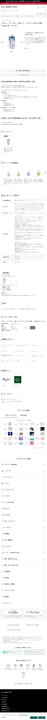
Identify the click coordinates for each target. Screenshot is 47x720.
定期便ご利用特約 (4, 704)
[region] (23, 716)
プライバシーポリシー (23, 715)
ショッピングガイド (4, 695)
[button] (23, 70)
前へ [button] (2, 42)
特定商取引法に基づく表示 (5, 710)
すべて (3, 10)
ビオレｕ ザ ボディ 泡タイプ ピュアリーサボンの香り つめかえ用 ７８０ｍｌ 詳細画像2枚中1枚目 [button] (11, 51)
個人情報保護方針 (4, 706)
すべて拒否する (41, 717)
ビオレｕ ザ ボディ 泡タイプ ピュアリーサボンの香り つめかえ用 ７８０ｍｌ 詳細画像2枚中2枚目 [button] (13, 51)
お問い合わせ (3, 699)
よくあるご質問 (3, 697)
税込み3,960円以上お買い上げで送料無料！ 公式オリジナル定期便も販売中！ (23, 1)
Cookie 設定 (3, 717)
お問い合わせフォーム (19, 642)
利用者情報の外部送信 (4, 708)
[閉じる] (45, 714)
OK (33, 717)
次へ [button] (22, 42)
